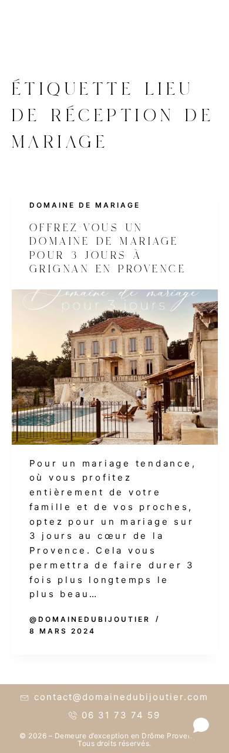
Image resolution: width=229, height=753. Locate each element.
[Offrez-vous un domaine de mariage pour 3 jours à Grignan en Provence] (115, 366)
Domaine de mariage (84, 205)
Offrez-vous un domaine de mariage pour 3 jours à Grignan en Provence (108, 250)
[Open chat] (201, 725)
